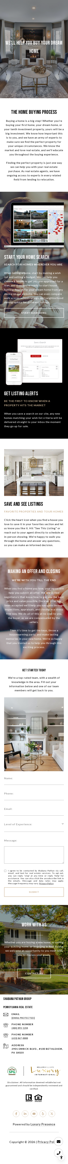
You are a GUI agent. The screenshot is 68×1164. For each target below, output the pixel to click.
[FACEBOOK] (16, 1113)
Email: (8, 808)
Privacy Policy (46, 883)
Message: (10, 840)
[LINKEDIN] (25, 1113)
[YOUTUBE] (34, 1113)
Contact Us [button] (34, 973)
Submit (34, 892)
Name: (8, 778)
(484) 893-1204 (20, 1028)
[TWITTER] (52, 1113)
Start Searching (34, 312)
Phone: (9, 793)
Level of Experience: (18, 824)
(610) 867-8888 (20, 1038)
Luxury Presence (43, 1124)
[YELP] (43, 1113)
